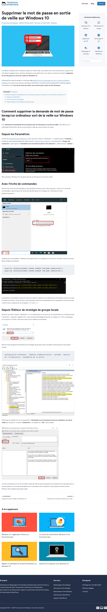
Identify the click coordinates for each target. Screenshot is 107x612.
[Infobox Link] (86, 26)
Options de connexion (42, 141)
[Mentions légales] (88, 588)
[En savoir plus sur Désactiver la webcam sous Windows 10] (56, 551)
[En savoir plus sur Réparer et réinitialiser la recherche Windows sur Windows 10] (19, 551)
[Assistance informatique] (62, 588)
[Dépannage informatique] (62, 585)
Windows (54, 23)
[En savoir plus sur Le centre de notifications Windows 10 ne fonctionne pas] (56, 522)
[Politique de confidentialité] (91, 585)
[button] (101, 3)
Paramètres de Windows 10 (18, 139)
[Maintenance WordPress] (62, 595)
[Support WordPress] (60, 598)
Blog (92, 4)
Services (85, 4)
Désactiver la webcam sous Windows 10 (54, 564)
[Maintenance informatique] (63, 591)
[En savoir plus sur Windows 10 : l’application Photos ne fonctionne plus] (19, 522)
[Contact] (85, 591)
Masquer (14, 92)
